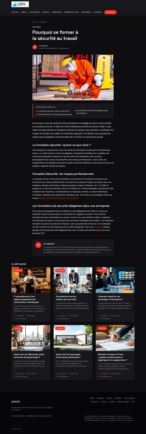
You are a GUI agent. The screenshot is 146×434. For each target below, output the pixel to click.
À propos (98, 12)
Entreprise (35, 12)
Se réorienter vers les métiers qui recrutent (66, 298)
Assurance (86, 12)
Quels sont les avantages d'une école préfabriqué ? (68, 355)
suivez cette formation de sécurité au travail (59, 198)
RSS (133, 402)
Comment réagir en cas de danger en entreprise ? (110, 298)
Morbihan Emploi (32, 416)
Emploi (24, 12)
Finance (46, 12)
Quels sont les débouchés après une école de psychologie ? (29, 355)
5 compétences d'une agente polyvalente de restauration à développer (26, 299)
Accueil (15, 12)
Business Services (45, 416)
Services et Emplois (18, 416)
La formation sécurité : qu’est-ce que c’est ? (54, 111)
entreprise (98, 227)
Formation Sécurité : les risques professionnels (55, 114)
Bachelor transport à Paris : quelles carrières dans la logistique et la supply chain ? (112, 357)
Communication (71, 12)
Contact (110, 12)
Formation (57, 12)
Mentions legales (123, 402)
